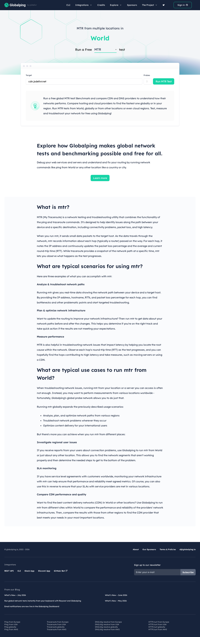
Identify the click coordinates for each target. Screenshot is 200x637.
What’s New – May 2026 (116, 601)
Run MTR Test (164, 81)
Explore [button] (114, 5)
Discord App (44, 571)
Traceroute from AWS (56, 629)
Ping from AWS (11, 629)
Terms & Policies (168, 549)
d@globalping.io (188, 549)
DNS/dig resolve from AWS (107, 629)
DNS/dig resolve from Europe (108, 622)
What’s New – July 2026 (15, 595)
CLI (68, 5)
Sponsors (132, 5)
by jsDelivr (32, 5)
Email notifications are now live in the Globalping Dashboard (31, 606)
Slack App (29, 571)
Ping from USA (11, 624)
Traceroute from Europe (57, 622)
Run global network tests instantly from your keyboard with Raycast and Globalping (42, 601)
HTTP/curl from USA (157, 624)
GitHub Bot (59, 571)
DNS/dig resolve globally (106, 627)
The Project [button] (148, 5)
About (136, 549)
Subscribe (188, 572)
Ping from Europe (12, 622)
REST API (9, 571)
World (100, 38)
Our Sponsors (149, 549)
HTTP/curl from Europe (158, 622)
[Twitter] (164, 5)
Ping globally (10, 627)
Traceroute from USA (56, 624)
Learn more (100, 178)
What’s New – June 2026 (116, 595)
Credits (101, 5)
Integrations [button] (82, 5)
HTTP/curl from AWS (157, 629)
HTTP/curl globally (156, 627)
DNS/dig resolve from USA (107, 624)
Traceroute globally (56, 627)
